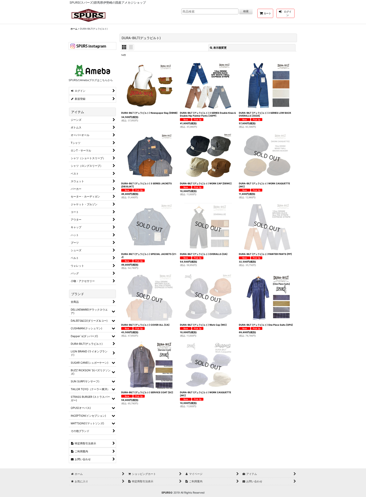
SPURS (165, 492)
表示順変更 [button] (220, 47)
